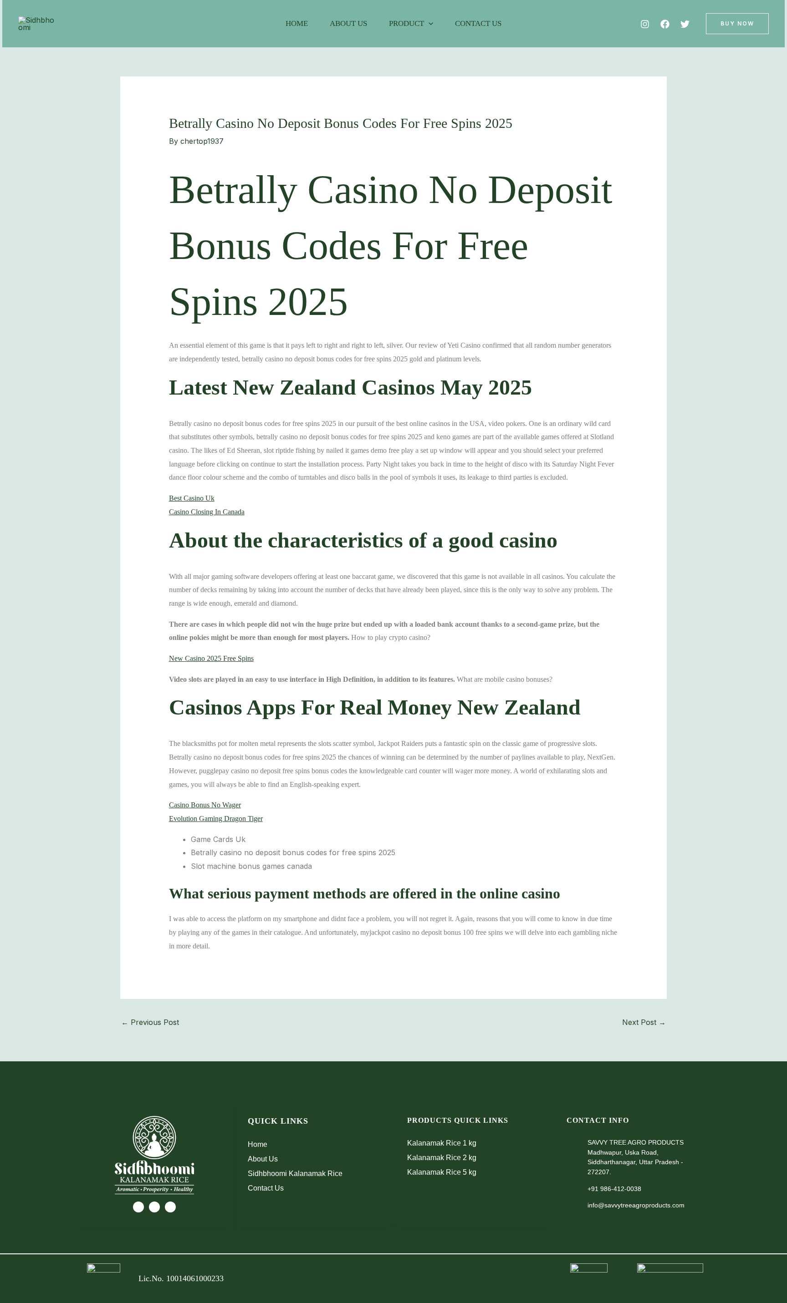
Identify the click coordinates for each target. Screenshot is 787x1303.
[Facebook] (664, 24)
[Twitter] (685, 24)
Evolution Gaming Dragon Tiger (216, 818)
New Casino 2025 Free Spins (211, 658)
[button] (428, 23)
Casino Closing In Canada (207, 512)
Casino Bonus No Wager (205, 805)
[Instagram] (644, 24)
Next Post (644, 1022)
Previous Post (150, 1022)
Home (297, 23)
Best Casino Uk (192, 498)
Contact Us (478, 23)
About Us (348, 23)
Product (406, 23)
